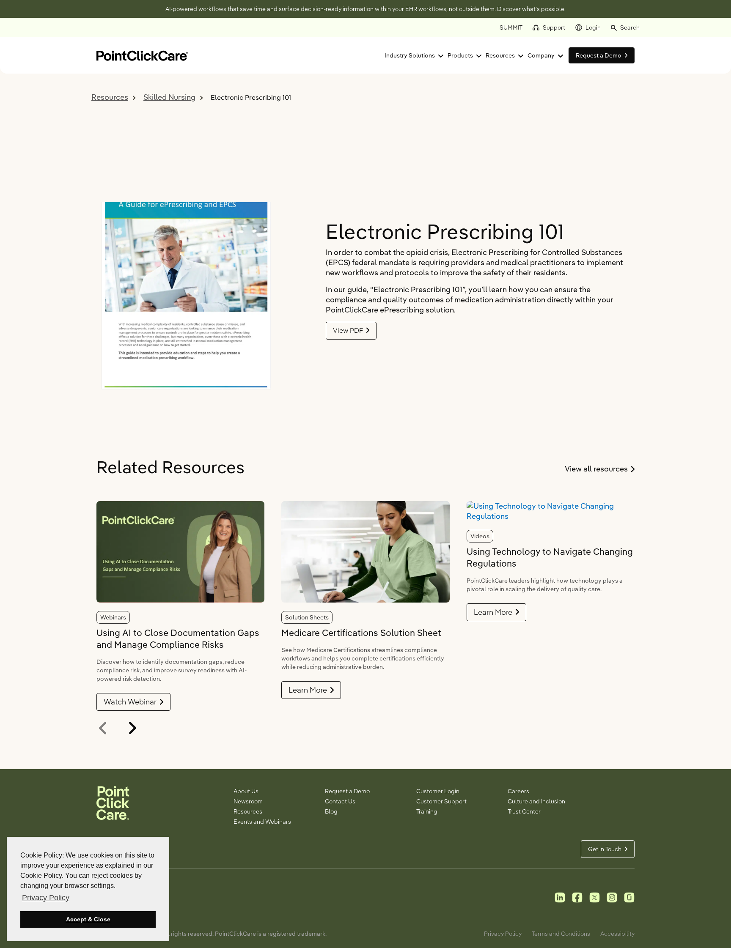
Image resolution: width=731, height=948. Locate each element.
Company (541, 55)
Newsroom (248, 801)
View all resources (600, 469)
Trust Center (524, 811)
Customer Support (441, 801)
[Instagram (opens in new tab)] (612, 897)
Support (554, 27)
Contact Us (340, 801)
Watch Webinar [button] (130, 702)
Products (460, 55)
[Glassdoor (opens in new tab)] (629, 897)
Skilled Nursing (169, 97)
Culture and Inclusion (536, 801)
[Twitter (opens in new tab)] (594, 897)
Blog (331, 811)
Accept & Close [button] (88, 919)
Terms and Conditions (561, 933)
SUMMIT (511, 27)
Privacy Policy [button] (45, 897)
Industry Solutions (410, 55)
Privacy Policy (503, 933)
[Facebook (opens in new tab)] (577, 897)
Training (426, 811)
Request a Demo (347, 791)
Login (593, 27)
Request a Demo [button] (598, 55)
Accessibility (617, 933)
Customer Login (437, 791)
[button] (625, 27)
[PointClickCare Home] (142, 55)
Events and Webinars (262, 821)
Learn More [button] (308, 690)
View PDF (348, 330)
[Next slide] (131, 728)
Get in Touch (604, 849)
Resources (500, 55)
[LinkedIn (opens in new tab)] (560, 897)
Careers (518, 791)
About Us (246, 791)
